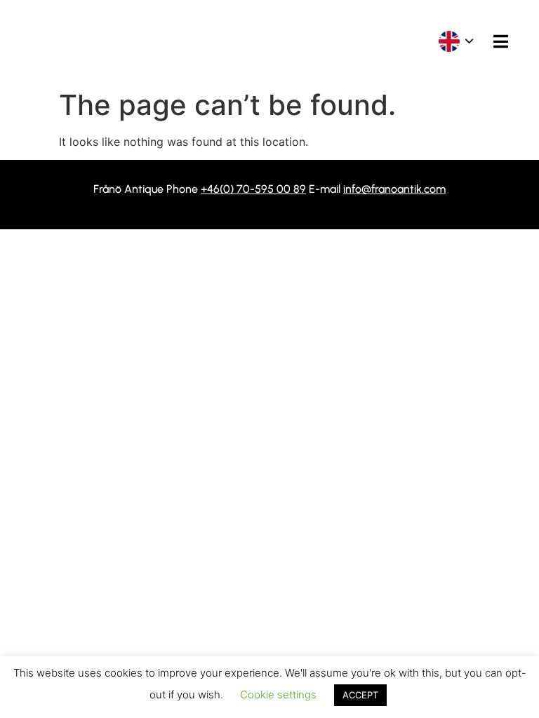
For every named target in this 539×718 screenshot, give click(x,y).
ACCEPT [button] (360, 694)
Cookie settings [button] (278, 694)
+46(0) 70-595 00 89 (253, 189)
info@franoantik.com (394, 189)
